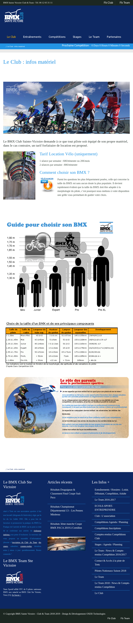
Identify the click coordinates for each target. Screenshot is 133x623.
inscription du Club (20, 542)
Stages (77, 36)
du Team (33, 542)
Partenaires (114, 36)
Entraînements (32, 36)
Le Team (94, 36)
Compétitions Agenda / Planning (111, 522)
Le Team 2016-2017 (105, 499)
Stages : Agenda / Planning (108, 544)
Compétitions (57, 36)
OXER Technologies (95, 614)
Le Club (11, 36)
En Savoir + (16, 595)
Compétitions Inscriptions (108, 528)
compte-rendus (26, 546)
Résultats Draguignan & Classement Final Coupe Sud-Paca (65, 493)
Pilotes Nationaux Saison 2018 (110, 570)
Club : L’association (105, 516)
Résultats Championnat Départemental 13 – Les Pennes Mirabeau (66, 510)
